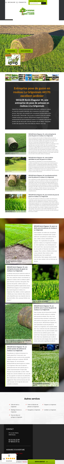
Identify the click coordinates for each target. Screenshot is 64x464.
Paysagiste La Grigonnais (34, 410)
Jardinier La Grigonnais (50, 410)
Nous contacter (26, 51)
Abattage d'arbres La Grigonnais (16, 411)
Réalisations (11, 51)
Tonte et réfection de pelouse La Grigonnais (33, 405)
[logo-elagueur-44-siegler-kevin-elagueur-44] (27, 11)
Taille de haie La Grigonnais (15, 405)
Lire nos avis (9, 460)
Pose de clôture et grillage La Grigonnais (16, 416)
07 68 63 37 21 (22, 2)
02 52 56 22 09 (11, 2)
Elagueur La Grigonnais (50, 404)
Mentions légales (26, 462)
